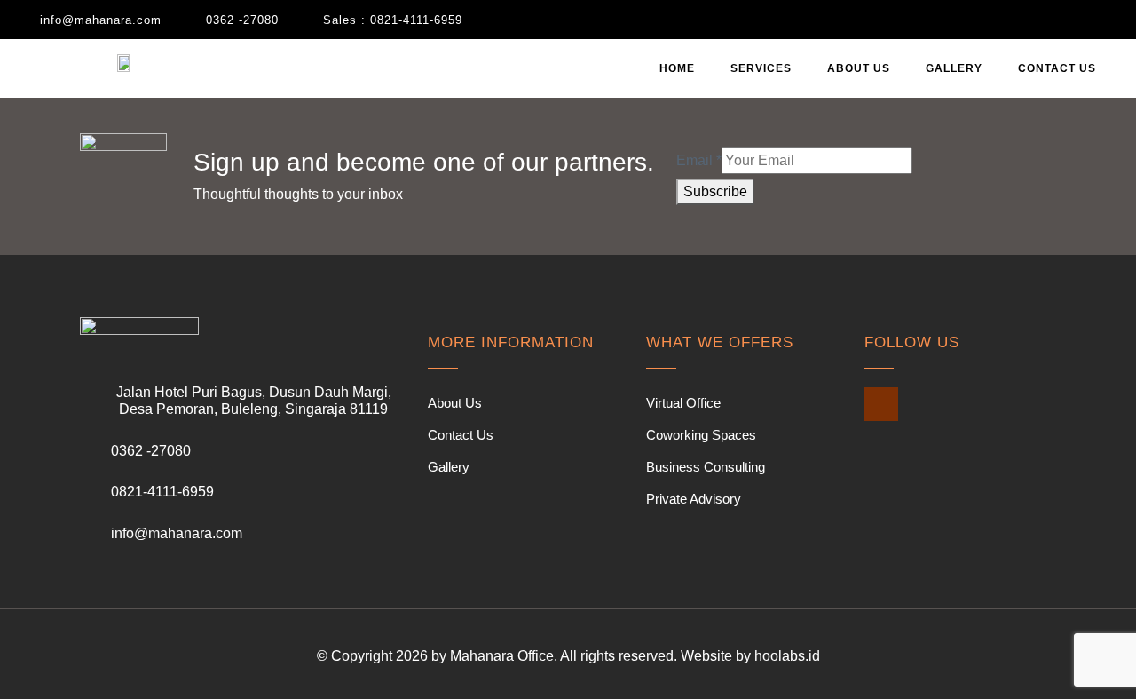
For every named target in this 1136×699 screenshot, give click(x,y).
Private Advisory (693, 498)
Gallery (954, 68)
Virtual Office (683, 402)
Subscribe (715, 191)
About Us (858, 68)
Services (761, 68)
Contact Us (1057, 68)
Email (699, 160)
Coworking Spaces (701, 434)
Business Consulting (705, 466)
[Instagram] (881, 404)
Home (677, 68)
